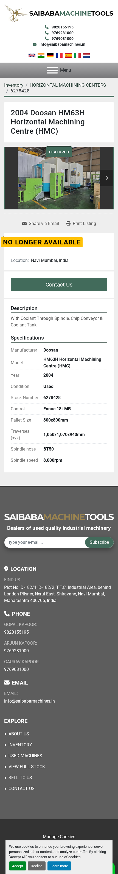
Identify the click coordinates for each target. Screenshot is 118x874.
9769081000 (62, 38)
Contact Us (59, 284)
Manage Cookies (59, 836)
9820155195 (62, 27)
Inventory (20, 744)
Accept (17, 866)
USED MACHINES (25, 755)
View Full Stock (27, 766)
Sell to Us (20, 777)
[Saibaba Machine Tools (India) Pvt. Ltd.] (59, 516)
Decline (37, 866)
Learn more (59, 866)
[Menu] (52, 70)
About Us (19, 733)
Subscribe (99, 542)
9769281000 (62, 33)
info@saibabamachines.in (62, 44)
